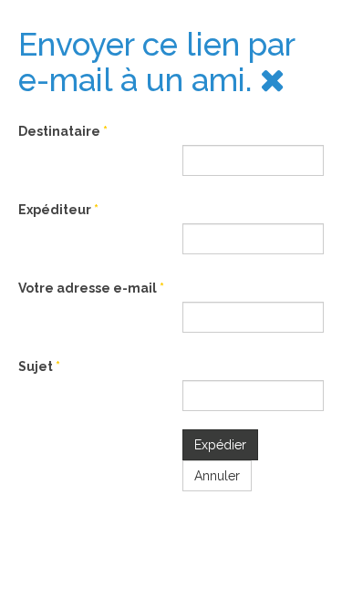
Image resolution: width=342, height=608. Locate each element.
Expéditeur (58, 209)
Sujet (39, 366)
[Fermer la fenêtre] (272, 79)
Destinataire (63, 131)
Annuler (217, 476)
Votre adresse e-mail (91, 288)
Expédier (220, 445)
